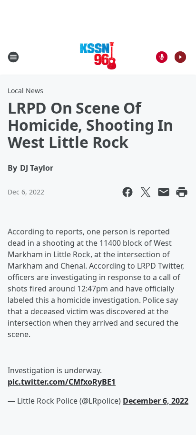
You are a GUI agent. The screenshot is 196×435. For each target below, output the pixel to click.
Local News (25, 90)
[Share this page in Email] (163, 192)
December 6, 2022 (155, 401)
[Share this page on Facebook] (127, 192)
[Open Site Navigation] (13, 57)
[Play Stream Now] (180, 57)
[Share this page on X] (145, 192)
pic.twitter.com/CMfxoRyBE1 (62, 382)
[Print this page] (181, 192)
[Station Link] (98, 56)
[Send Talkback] (161, 57)
